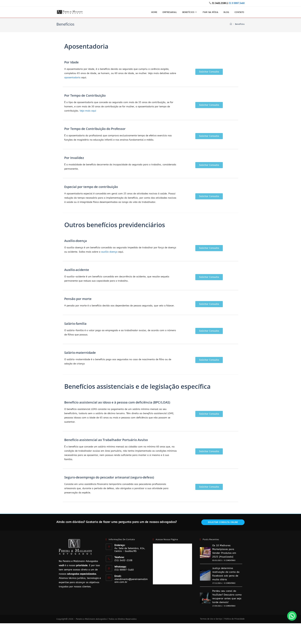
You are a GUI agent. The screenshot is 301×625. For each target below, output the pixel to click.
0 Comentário (229, 560)
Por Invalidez (74, 158)
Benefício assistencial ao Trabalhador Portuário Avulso (106, 440)
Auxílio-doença (75, 241)
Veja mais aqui (88, 110)
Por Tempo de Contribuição (85, 95)
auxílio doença (109, 251)
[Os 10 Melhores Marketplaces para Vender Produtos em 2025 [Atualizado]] (205, 552)
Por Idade (71, 62)
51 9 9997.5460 (237, 3)
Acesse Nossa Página (167, 539)
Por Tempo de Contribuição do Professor (95, 129)
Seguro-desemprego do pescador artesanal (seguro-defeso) (109, 477)
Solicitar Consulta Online (223, 522)
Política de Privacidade (234, 619)
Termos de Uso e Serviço (211, 619)
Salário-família (75, 323)
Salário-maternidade (80, 352)
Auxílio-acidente (76, 270)
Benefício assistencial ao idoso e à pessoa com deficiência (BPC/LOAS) (117, 402)
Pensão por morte (78, 299)
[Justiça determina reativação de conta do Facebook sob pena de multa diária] (205, 575)
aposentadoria (72, 77)
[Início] (231, 24)
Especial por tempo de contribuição (91, 187)
